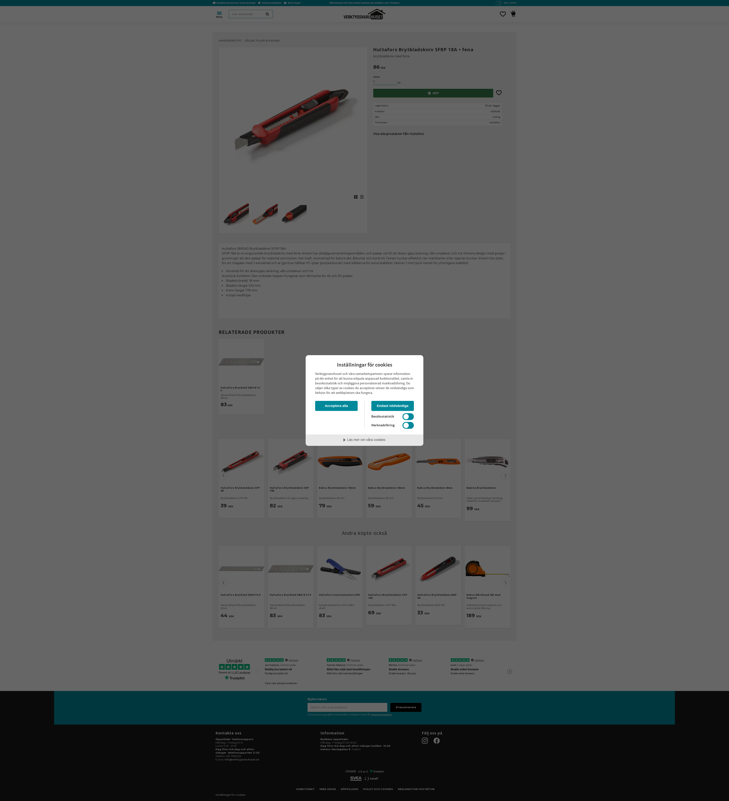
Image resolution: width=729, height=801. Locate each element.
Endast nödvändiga (392, 406)
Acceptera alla (336, 406)
